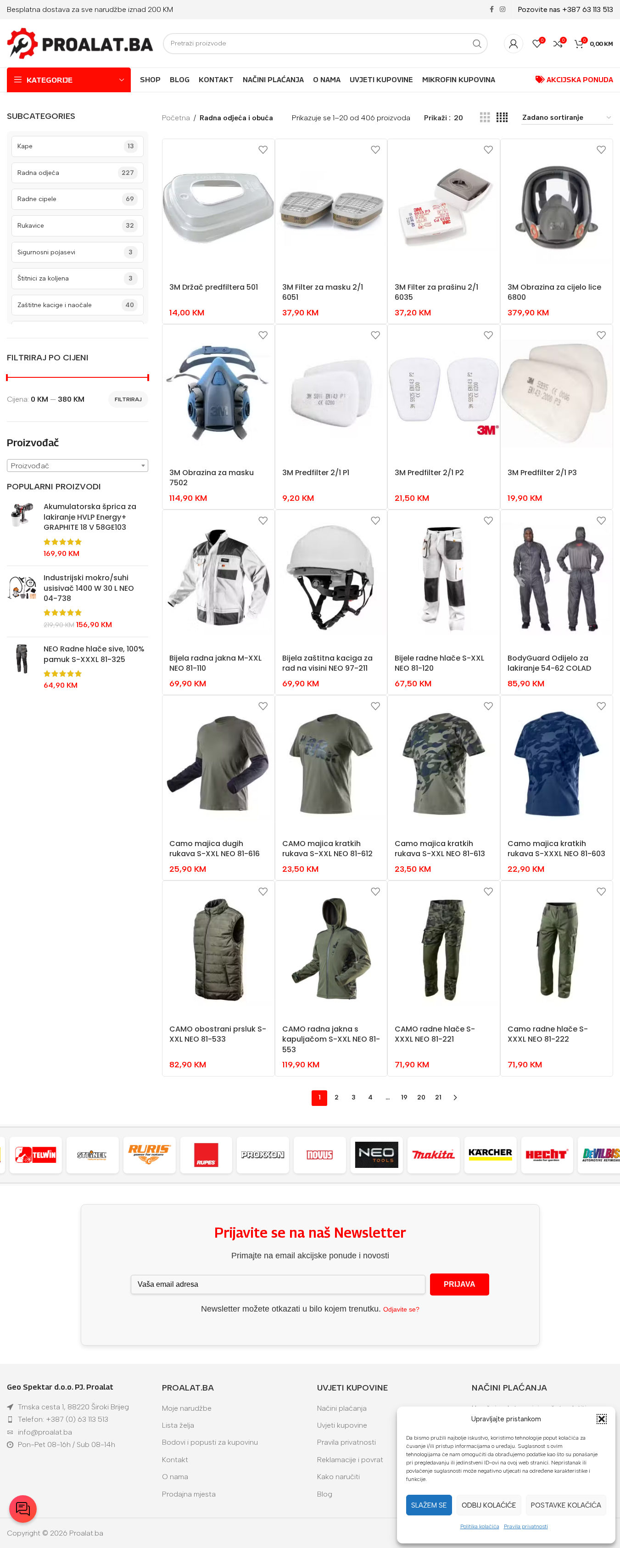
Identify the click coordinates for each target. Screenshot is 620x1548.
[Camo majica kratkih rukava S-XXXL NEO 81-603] (557, 764)
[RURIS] (147, 1155)
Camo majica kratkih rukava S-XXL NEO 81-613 (440, 848)
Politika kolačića (479, 1526)
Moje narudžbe (187, 1408)
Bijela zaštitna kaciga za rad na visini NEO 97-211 (327, 663)
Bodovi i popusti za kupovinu (210, 1442)
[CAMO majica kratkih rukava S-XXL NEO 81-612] (331, 764)
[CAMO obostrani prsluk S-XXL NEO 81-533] (218, 950)
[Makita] (431, 1155)
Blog (324, 1494)
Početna (176, 117)
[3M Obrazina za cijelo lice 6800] (557, 208)
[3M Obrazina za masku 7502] (218, 393)
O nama (175, 1476)
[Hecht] (545, 1155)
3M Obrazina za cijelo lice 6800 (554, 292)
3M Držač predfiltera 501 (213, 287)
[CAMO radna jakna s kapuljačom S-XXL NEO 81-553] (331, 950)
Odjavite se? (401, 1309)
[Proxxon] (261, 1155)
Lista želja (178, 1425)
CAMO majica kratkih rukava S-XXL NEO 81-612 (327, 848)
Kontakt (175, 1459)
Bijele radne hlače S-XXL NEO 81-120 (439, 663)
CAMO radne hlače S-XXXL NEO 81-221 (435, 1034)
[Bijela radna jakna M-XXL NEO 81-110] (218, 579)
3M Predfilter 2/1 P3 (542, 472)
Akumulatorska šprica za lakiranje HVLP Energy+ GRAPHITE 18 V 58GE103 (90, 517)
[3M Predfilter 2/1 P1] (331, 393)
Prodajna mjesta (189, 1494)
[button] (601, 1419)
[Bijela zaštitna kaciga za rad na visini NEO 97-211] (331, 579)
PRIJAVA (459, 1284)
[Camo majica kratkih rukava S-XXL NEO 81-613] (444, 764)
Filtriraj (128, 399)
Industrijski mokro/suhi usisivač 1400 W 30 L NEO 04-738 (89, 588)
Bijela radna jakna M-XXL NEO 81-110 (215, 663)
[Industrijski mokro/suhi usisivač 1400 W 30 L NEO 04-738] (22, 601)
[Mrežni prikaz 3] (485, 117)
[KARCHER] (488, 1155)
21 (438, 1097)
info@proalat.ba (45, 1432)
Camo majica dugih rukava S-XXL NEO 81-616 (214, 848)
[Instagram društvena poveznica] (502, 9)
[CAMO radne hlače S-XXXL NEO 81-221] (444, 950)
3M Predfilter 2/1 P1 (315, 472)
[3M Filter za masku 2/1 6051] (331, 208)
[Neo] (375, 1155)
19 (404, 1097)
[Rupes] (204, 1155)
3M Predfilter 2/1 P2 (429, 472)
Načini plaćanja (342, 1408)
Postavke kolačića (566, 1505)
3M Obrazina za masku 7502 (211, 477)
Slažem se (429, 1505)
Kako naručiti (338, 1476)
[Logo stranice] (80, 43)
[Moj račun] (513, 43)
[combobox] (77, 465)
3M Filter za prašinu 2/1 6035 (436, 292)
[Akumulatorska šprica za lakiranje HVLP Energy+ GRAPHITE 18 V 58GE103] (22, 530)
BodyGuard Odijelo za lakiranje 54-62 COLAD (549, 663)
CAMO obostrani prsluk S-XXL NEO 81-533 (217, 1034)
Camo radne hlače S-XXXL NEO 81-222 (548, 1034)
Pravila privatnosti (526, 1526)
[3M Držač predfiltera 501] (218, 208)
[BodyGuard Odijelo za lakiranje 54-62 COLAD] (557, 579)
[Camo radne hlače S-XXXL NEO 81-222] (557, 950)
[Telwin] (34, 1155)
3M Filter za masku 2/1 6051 (322, 292)
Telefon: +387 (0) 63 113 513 (63, 1419)
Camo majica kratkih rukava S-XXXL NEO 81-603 (556, 848)
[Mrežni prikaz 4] (502, 117)
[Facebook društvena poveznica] (491, 9)
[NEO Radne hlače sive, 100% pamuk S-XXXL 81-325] (22, 667)
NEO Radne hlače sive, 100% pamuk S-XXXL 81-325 (94, 654)
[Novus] (318, 1155)
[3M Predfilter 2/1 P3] (557, 393)
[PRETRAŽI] (477, 43)
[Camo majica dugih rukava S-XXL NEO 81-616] (218, 764)
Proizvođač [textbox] (30, 465)
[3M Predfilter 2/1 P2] (444, 393)
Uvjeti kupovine (342, 1425)
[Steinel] (90, 1155)
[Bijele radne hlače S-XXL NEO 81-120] (444, 579)
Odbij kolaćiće (489, 1505)
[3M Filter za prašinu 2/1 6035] (444, 208)
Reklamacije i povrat (350, 1459)
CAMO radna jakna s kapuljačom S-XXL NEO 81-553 (331, 1039)
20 (421, 1097)
